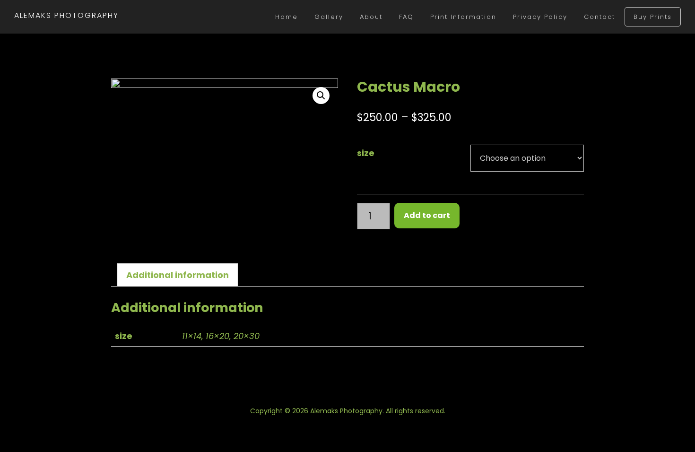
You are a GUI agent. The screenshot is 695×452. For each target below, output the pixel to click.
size (365, 153)
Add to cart (427, 215)
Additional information (177, 275)
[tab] (177, 275)
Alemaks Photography (66, 15)
